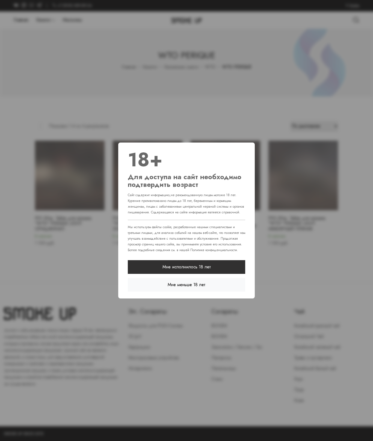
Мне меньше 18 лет (186, 285)
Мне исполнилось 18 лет (186, 267)
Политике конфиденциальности (213, 250)
